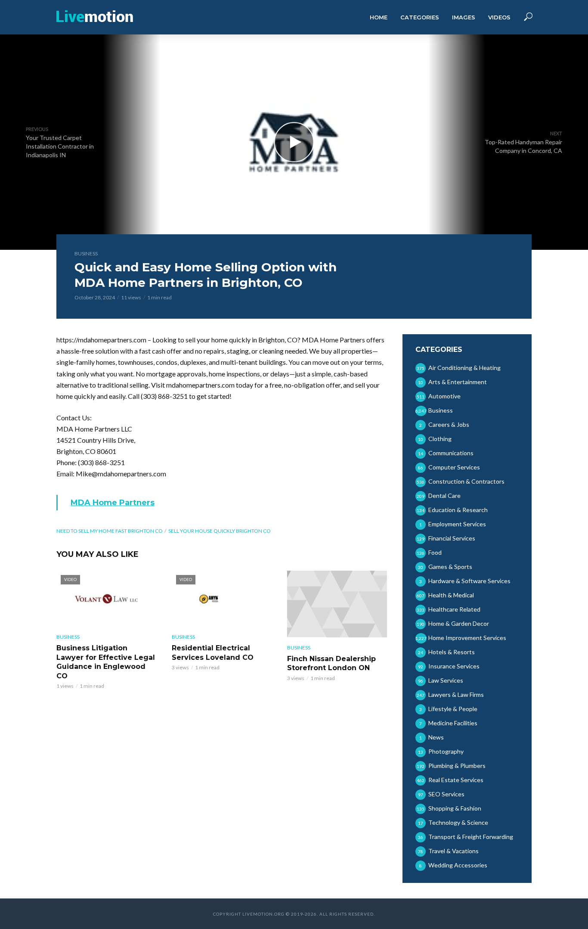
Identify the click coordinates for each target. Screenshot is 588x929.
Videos (499, 17)
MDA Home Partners (113, 502)
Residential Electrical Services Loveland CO (213, 653)
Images (463, 17)
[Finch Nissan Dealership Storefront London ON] (337, 604)
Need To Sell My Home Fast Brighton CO (109, 531)
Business (86, 253)
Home (378, 17)
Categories (419, 17)
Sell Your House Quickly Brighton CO (219, 531)
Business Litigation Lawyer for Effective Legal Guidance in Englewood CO (105, 662)
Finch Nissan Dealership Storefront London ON (331, 663)
